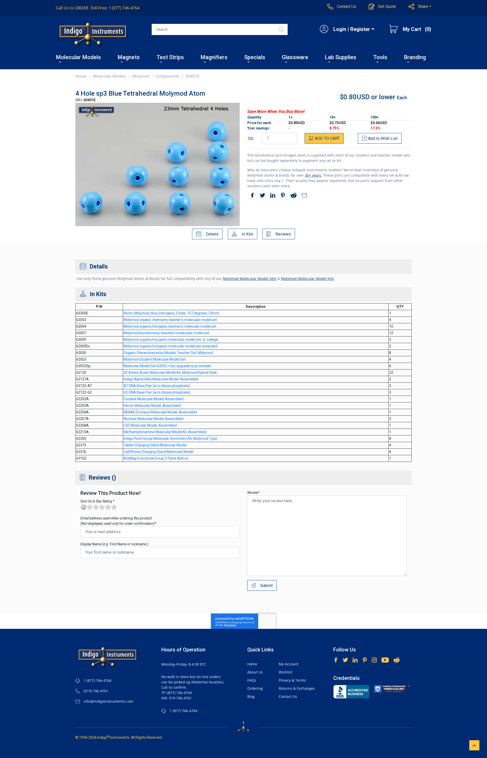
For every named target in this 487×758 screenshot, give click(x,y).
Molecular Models (78, 57)
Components (167, 76)
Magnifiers (214, 57)
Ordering (255, 688)
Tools (380, 57)
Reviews (282, 234)
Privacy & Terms (292, 680)
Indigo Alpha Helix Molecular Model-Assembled (161, 379)
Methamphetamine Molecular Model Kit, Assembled (165, 432)
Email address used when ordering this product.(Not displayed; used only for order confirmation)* (118, 521)
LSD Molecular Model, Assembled (150, 425)
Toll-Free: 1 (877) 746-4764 (98, 8)
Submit (266, 585)
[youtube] (385, 659)
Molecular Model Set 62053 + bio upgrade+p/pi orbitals (167, 366)
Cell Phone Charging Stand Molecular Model (158, 452)
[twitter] (261, 196)
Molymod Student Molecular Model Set (155, 359)
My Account (289, 664)
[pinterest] (281, 196)
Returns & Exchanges (297, 688)
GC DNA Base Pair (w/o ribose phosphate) (157, 392)
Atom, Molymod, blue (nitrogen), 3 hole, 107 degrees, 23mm (171, 313)
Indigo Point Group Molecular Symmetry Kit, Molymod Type (170, 438)
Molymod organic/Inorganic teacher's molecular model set (170, 326)
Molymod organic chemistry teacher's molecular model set (170, 320)
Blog (251, 696)
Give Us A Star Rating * (97, 501)
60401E (192, 76)
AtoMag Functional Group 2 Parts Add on (156, 458)
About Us (255, 672)
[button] (420, 6)
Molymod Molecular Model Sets (249, 278)
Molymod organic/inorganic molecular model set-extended (170, 346)
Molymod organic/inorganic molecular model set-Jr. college (171, 340)
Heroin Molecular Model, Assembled (152, 405)
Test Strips (170, 57)
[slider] (101, 507)
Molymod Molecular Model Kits (307, 278)
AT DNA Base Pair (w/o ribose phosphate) (157, 386)
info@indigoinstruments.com (108, 701)
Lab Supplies (340, 57)
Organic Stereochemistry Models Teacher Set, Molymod (168, 353)
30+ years (313, 175)
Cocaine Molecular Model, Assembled (153, 399)
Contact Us (288, 696)
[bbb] (351, 691)
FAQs (251, 680)
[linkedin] (271, 196)
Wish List (382, 138)
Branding (415, 57)
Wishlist (285, 672)
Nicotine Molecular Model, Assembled (153, 419)
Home (80, 76)
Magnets (128, 57)
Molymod (140, 76)
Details (212, 234)
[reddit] (292, 196)
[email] (303, 196)
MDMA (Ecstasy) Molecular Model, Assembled (160, 412)
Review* (253, 493)
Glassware (295, 57)
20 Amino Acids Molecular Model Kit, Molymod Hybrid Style (170, 372)
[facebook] (251, 196)
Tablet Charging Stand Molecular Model (155, 445)
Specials (254, 57)
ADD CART (327, 138)
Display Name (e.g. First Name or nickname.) (114, 544)
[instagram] (374, 659)
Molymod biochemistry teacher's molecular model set (166, 333)
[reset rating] (83, 507)
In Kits (247, 234)
